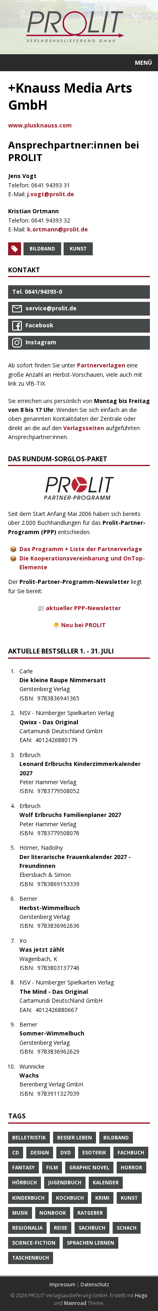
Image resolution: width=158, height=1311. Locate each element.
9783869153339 (62, 884)
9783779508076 (62, 833)
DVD (65, 1152)
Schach (127, 1227)
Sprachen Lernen (90, 1242)
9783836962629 (62, 1051)
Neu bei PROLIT (83, 625)
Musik (20, 1212)
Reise (60, 1227)
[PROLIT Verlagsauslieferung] (79, 27)
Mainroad (75, 1303)
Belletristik (29, 1137)
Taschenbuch (30, 1257)
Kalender (106, 1182)
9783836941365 (62, 698)
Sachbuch (92, 1227)
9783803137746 (62, 968)
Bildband (42, 248)
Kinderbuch (28, 1197)
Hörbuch (24, 1182)
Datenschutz (95, 1284)
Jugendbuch (64, 1182)
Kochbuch (70, 1197)
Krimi (102, 1197)
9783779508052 (62, 791)
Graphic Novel (89, 1167)
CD (15, 1152)
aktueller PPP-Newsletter (83, 608)
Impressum (62, 1284)
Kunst (78, 248)
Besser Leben (74, 1137)
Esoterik (94, 1152)
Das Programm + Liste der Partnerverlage (80, 549)
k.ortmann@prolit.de (57, 229)
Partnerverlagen (101, 365)
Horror (131, 1167)
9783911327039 (62, 1093)
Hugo (141, 1295)
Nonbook (52, 1212)
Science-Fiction (34, 1242)
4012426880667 (60, 1010)
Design (39, 1152)
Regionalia (27, 1227)
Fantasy (23, 1167)
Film (52, 1167)
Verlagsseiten (83, 428)
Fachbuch (130, 1152)
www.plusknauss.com (40, 125)
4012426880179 (60, 740)
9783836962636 (62, 925)
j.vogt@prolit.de (50, 194)
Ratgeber (90, 1212)
